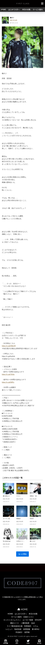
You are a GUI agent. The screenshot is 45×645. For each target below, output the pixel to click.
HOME (3, 9)
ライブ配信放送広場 (14, 626)
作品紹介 (19, 632)
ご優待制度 (25, 623)
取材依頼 (17, 629)
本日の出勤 (26, 9)
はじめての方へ (14, 9)
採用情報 (26, 629)
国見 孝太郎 (13, 20)
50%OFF (38, 620)
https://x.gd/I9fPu (8, 382)
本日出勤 (5, 643)
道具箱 (27, 632)
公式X (28, 643)
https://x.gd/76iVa (8, 374)
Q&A (33, 623)
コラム (35, 626)
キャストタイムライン (12, 620)
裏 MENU (35, 629)
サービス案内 (38, 9)
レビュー (9, 629)
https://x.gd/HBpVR (9, 346)
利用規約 (27, 626)
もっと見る (22, 554)
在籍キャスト (28, 617)
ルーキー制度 (28, 620)
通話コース (14, 623)
